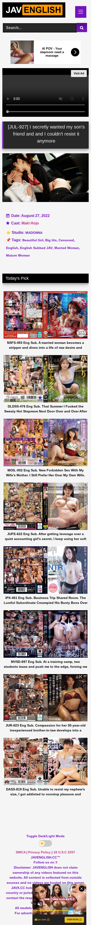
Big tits (51, 240)
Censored (66, 240)
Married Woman (66, 248)
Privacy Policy (39, 852)
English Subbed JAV (36, 248)
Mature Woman (18, 255)
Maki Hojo (30, 223)
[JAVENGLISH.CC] (37, 10)
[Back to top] (76, 911)
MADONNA (33, 233)
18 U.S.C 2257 (64, 852)
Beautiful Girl (32, 240)
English (12, 248)
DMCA (20, 852)
